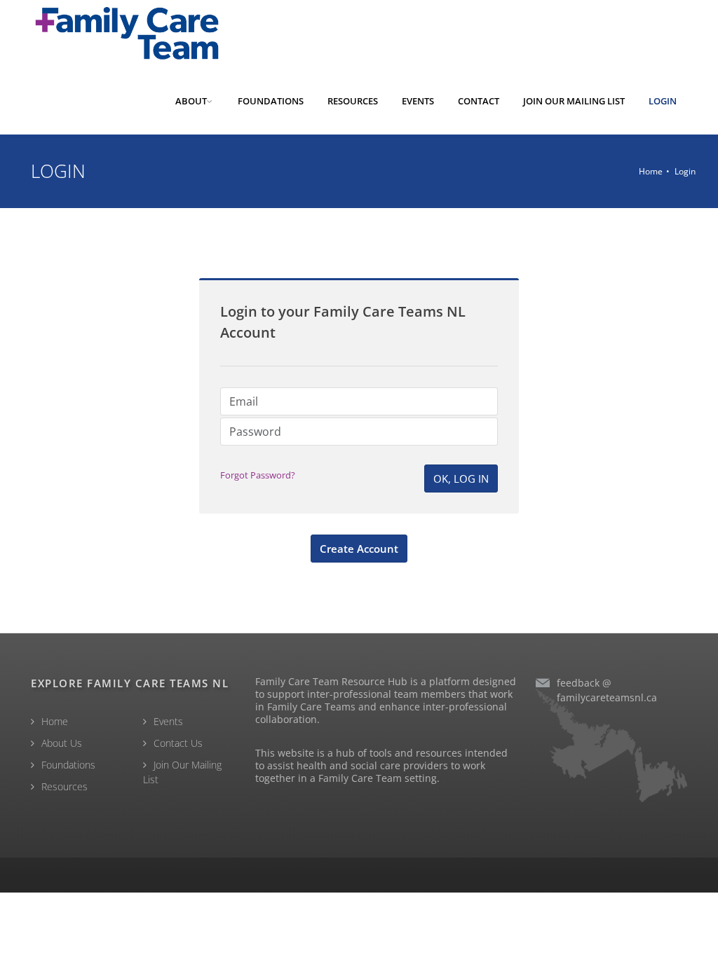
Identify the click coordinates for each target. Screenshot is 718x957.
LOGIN (663, 101)
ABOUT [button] (191, 101)
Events (168, 721)
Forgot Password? (257, 475)
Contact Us (178, 743)
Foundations (68, 764)
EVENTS (418, 101)
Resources (64, 786)
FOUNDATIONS (271, 101)
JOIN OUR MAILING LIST (574, 101)
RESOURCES (352, 101)
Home (651, 171)
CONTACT (478, 101)
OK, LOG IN (461, 478)
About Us (61, 743)
